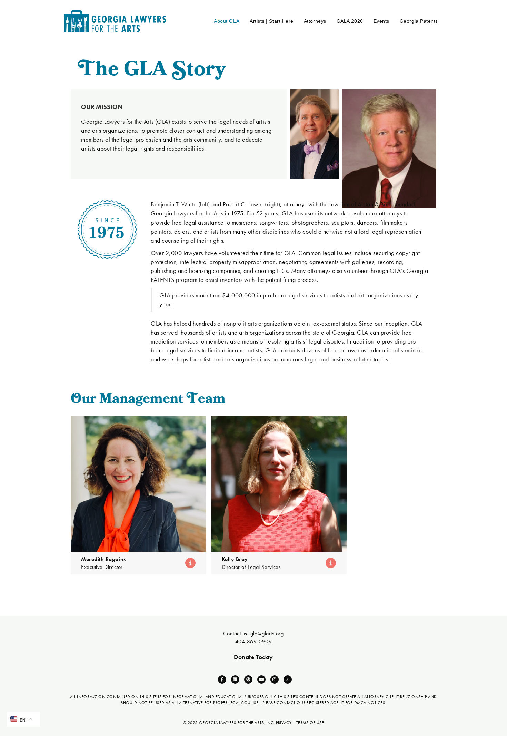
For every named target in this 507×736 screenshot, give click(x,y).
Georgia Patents (419, 21)
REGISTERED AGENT (325, 702)
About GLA (226, 21)
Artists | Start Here (272, 21)
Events (381, 21)
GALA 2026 (350, 21)
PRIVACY (283, 722)
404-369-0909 (253, 641)
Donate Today (253, 657)
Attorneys (315, 21)
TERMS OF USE (310, 722)
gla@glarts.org (267, 633)
